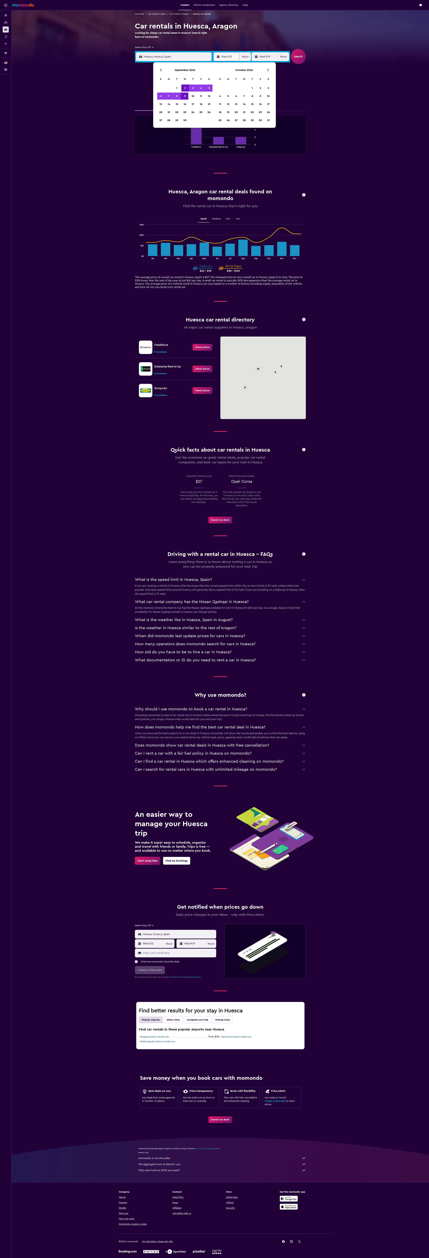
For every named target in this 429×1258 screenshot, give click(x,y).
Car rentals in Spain (157, 14)
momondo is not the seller (154, 1158)
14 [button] (169, 104)
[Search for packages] (5, 36)
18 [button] (201, 104)
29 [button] (176, 120)
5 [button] (209, 88)
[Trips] (5, 53)
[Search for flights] (5, 15)
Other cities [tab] (173, 1020)
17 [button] (193, 104)
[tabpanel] (220, 138)
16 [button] (185, 104)
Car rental (139, 14)
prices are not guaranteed (207, 1148)
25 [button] (200, 112)
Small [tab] (204, 219)
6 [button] (161, 96)
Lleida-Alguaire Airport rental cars (157, 1041)
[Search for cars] (5, 29)
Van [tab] (238, 219)
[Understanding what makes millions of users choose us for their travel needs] (304, 695)
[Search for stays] (5, 22)
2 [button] (185, 88)
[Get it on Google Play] (289, 1199)
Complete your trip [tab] (197, 1020)
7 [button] (168, 96)
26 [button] (208, 112)
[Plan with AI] (5, 43)
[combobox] (144, 47)
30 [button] (185, 120)
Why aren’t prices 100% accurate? (159, 1170)
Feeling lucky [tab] (222, 1020)
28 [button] (168, 120)
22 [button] (176, 112)
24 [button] (192, 112)
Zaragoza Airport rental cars (154, 1037)
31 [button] (268, 120)
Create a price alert (275, 1101)
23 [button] (184, 112)
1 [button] (176, 88)
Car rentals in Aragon (179, 14)
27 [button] (160, 120)
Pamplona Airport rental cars (236, 1037)
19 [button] (209, 104)
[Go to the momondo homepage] (23, 5)
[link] (202, 347)
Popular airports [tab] (151, 1020)
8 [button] (177, 96)
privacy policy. (194, 977)
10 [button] (193, 96)
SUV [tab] (228, 219)
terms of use (177, 977)
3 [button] (193, 88)
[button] (5, 5)
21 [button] (169, 112)
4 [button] (201, 88)
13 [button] (161, 104)
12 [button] (209, 96)
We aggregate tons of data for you (159, 1164)
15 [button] (177, 104)
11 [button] (201, 96)
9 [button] (185, 96)
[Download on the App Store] (289, 1207)
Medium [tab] (216, 219)
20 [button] (160, 112)
